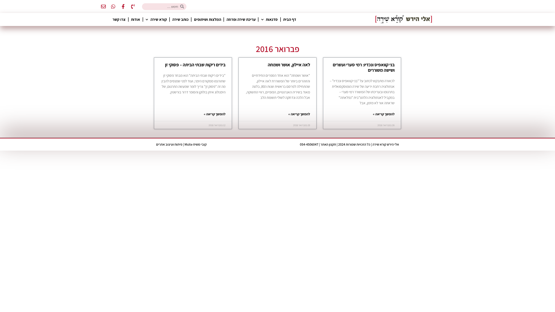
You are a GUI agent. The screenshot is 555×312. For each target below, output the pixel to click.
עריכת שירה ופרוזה (241, 19)
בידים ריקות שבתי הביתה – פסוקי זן (195, 65)
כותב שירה (180, 19)
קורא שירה (158, 19)
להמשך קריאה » (384, 114)
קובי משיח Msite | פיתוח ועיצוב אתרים (181, 144)
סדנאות (272, 19)
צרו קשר (119, 19)
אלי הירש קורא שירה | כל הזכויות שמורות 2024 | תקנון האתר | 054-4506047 (349, 144)
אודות (135, 19)
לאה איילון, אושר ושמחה (289, 65)
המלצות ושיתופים (207, 19)
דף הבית (289, 19)
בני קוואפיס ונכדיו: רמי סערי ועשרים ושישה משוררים (364, 67)
